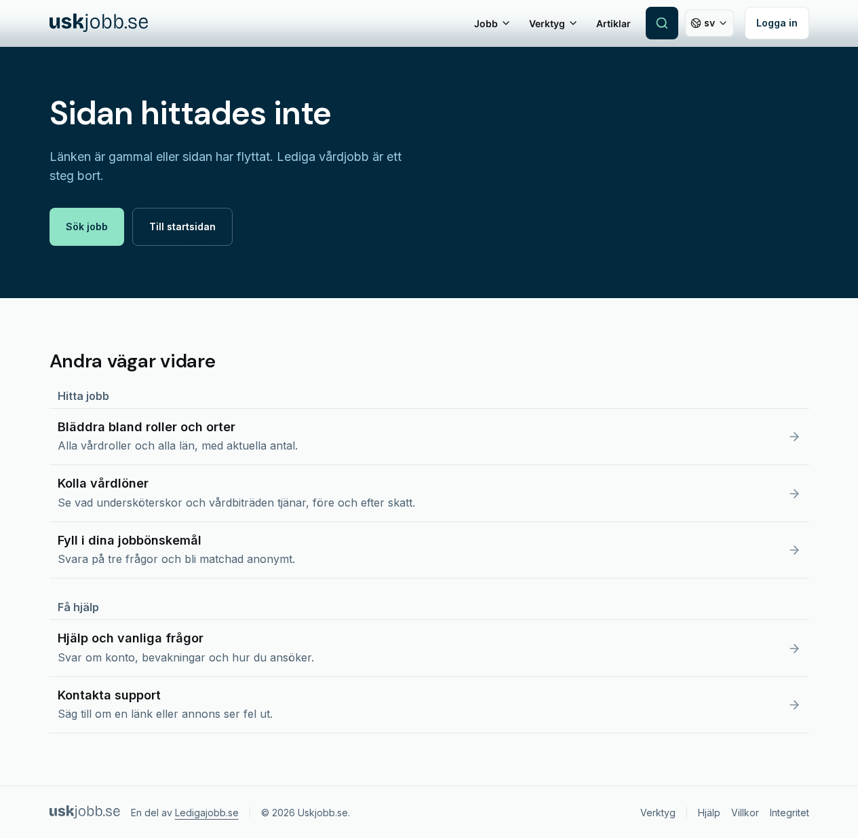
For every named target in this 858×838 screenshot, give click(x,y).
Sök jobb (87, 226)
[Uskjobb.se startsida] (99, 23)
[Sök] (662, 23)
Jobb (486, 23)
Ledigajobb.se (207, 812)
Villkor (745, 812)
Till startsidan (182, 226)
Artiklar (613, 23)
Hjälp (709, 812)
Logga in (777, 23)
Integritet (789, 812)
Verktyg (547, 23)
